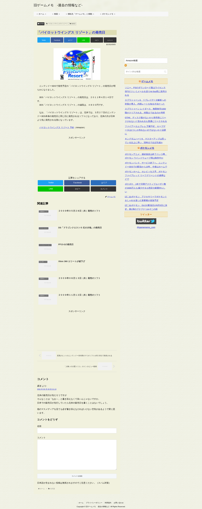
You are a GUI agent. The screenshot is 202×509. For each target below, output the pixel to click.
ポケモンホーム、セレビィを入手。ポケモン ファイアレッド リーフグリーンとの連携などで (146, 175)
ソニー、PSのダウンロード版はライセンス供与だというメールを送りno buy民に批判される (146, 91)
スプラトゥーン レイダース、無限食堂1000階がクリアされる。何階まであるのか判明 (145, 111)
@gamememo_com (146, 227)
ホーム (81, 503)
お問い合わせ (119, 503)
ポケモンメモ (147, 148)
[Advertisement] (77, 156)
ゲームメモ (147, 81)
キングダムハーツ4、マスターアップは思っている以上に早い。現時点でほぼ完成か (145, 141)
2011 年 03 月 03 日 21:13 (46, 389)
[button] (165, 71)
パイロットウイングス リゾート (57, 23)
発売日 (73, 23)
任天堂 (41, 23)
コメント (41, 437)
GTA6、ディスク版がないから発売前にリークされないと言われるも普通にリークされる (146, 119)
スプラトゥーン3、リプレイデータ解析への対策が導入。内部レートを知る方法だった (145, 102)
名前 (39, 426)
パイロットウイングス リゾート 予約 (56, 127)
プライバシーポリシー (94, 503)
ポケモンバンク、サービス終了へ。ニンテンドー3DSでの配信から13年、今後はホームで (146, 165)
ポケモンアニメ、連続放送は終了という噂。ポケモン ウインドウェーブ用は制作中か (146, 156)
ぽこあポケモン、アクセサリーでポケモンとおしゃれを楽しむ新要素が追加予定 (146, 199)
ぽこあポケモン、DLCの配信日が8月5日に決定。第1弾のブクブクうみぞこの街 (146, 207)
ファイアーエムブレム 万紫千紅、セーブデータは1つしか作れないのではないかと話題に (145, 130)
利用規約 (108, 503)
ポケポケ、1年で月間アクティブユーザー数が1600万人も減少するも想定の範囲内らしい (145, 188)
